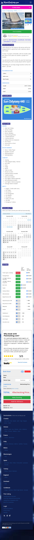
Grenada (26, 490)
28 (26, 227)
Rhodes (16, 429)
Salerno (16, 444)
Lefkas (5, 431)
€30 (23, 316)
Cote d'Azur (11, 437)
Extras (14, 41)
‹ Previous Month (6, 213)
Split (18, 421)
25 (20, 227)
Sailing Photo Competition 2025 (11, 500)
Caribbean (7, 487)
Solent (5, 477)
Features (28, 40)
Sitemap (5, 512)
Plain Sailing (7, 494)
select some (15, 388)
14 (3, 238)
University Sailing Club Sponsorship (12, 498)
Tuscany (25, 444)
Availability (7, 41)
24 (18, 227)
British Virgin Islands (18, 490)
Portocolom (19, 463)
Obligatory (18, 272)
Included (18, 275)
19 (22, 225)
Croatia (6, 418)
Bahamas (11, 490)
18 (20, 225)
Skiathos (15, 431)
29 (28, 227)
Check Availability (17, 31)
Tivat (5, 456)
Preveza (10, 431)
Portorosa (11, 444)
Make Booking (17, 397)
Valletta (6, 450)
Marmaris (14, 471)
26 (22, 227)
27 (24, 227)
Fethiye (6, 471)
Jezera (5, 423)
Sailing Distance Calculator (10, 496)
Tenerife (6, 464)
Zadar (9, 423)
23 (30, 225)
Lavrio (9, 429)
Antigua (6, 490)
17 (18, 225)
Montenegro (8, 454)
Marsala (6, 444)
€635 (29, 272)
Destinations (7, 415)
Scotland (6, 481)
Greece (6, 427)
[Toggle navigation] (31, 2)
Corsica (6, 437)
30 (30, 227)
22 (28, 225)
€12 (23, 322)
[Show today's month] (16, 213)
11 (11, 237)
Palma (14, 463)
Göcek (10, 471)
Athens (6, 429)
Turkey (6, 469)
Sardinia (21, 444)
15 (5, 238)
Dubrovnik (6, 421)
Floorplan (21, 40)
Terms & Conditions (8, 508)
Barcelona (6, 463)
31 (18, 228)
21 (26, 225)
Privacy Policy (7, 510)
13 (15, 237)
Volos (19, 431)
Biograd (25, 421)
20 (24, 225)
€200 (29, 300)
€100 (29, 306)
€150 (29, 303)
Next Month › (28, 213)
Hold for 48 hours (17, 401)
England (6, 475)
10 (9, 237)
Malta (5, 448)
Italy (5, 441)
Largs (5, 483)
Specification (13, 40)
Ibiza (11, 463)
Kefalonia (24, 429)
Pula (11, 421)
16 (7, 238)
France (6, 435)
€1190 (29, 309)
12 (13, 237)
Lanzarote (25, 463)
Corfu (20, 429)
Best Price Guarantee (9, 502)
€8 (22, 319)
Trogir (21, 421)
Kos (13, 429)
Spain (5, 460)
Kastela (14, 421)
